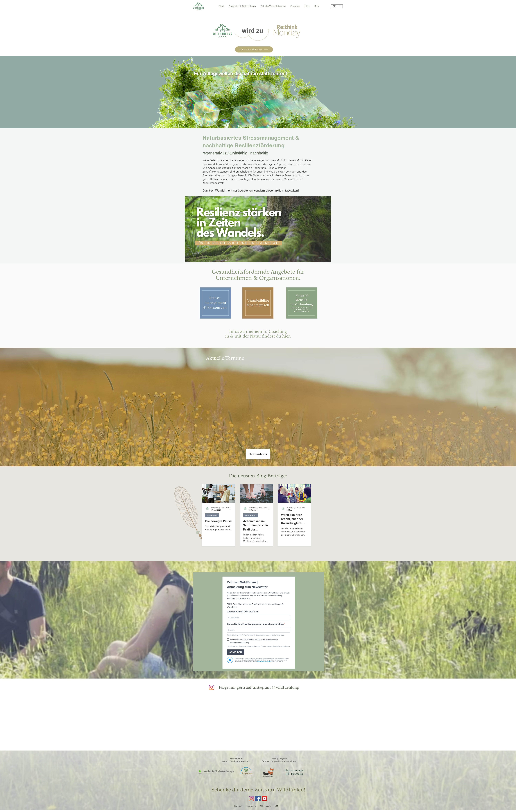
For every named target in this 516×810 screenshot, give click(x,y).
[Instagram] (211, 687)
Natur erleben (251, 515)
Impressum (238, 806)
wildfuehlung (287, 687)
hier (286, 336)
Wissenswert (212, 515)
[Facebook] (258, 798)
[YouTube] (264, 798)
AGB (276, 806)
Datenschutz (251, 806)
